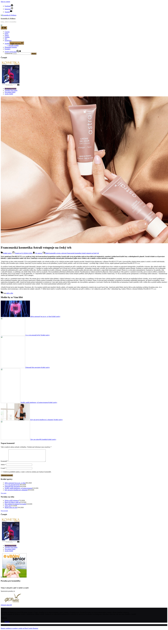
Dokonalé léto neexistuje (12, 486)
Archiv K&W (9, 94)
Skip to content (5, 1)
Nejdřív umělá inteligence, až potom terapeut (18, 488)
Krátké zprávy (7, 253)
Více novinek (4, 510)
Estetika (7, 37)
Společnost (8, 40)
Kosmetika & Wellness (8, 18)
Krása (6, 33)
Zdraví (7, 35)
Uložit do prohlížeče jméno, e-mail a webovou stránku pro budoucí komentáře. (27, 472)
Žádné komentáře (72, 253)
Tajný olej (8, 506)
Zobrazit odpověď (6, 605)
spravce (39, 253)
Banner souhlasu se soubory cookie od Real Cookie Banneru (19, 628)
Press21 (7, 622)
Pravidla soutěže (14, 45)
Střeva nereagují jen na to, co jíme (15, 483)
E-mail (3, 468)
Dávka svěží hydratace (12, 500)
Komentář (4, 461)
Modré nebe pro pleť (11, 507)
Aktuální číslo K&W (11, 90)
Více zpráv (3, 493)
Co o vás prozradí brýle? (12, 484)
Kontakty (7, 49)
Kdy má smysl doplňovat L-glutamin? (16, 490)
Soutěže (7, 43)
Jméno (3, 464)
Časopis (7, 32)
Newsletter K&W (10, 92)
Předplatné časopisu (11, 47)
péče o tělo (9, 293)
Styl (6, 39)
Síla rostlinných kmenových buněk (15, 504)
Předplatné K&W (10, 88)
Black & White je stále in (12, 502)
